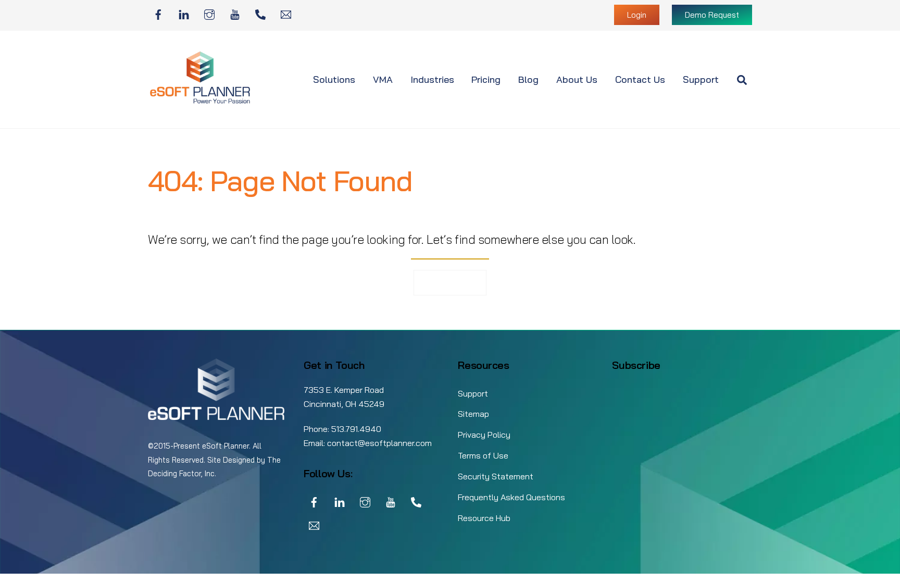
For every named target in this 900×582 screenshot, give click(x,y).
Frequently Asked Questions (511, 497)
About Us (576, 79)
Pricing (486, 79)
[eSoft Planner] (200, 101)
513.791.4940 (356, 429)
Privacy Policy (484, 434)
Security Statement (495, 476)
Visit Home (450, 282)
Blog (528, 79)
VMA (383, 79)
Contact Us (640, 79)
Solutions (334, 79)
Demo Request (712, 15)
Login (636, 15)
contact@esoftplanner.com (379, 443)
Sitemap (473, 413)
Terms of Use (483, 455)
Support (701, 79)
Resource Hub (484, 518)
